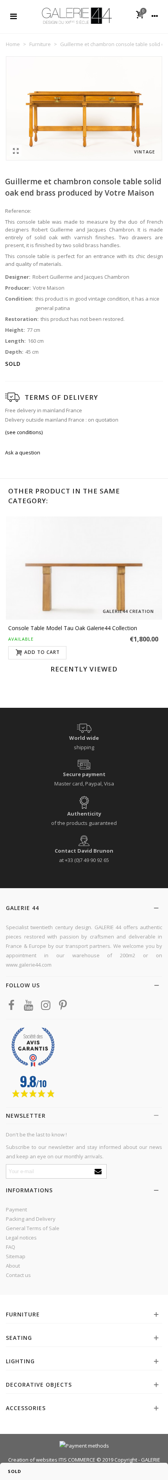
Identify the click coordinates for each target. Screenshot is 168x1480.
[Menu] (13, 15)
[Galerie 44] (77, 15)
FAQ (10, 1246)
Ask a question (22, 452)
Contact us (18, 1275)
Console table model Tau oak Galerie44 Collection (72, 628)
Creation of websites (32, 1459)
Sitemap (15, 1256)
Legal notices (21, 1237)
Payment (16, 1209)
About (13, 1265)
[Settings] (154, 15)
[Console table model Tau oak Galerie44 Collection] (84, 568)
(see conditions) (24, 432)
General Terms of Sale (32, 1228)
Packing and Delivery (30, 1218)
